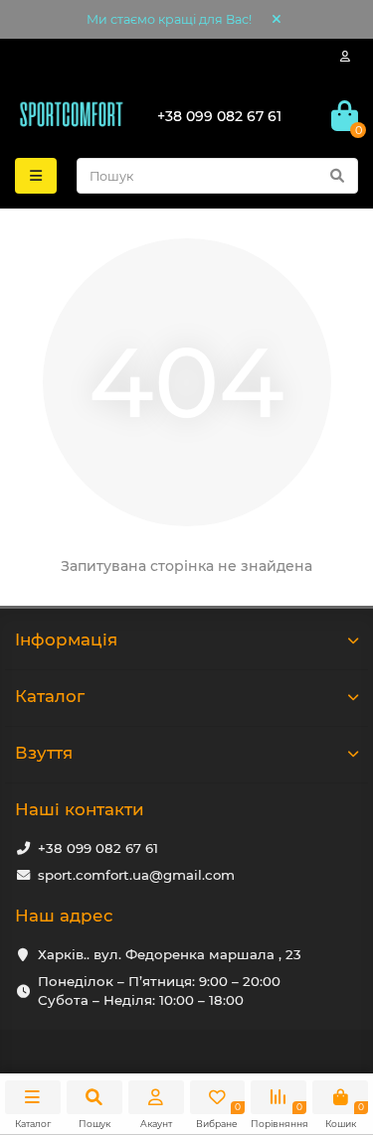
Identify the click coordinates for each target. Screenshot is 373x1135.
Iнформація (66, 639)
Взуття (44, 753)
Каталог (50, 696)
